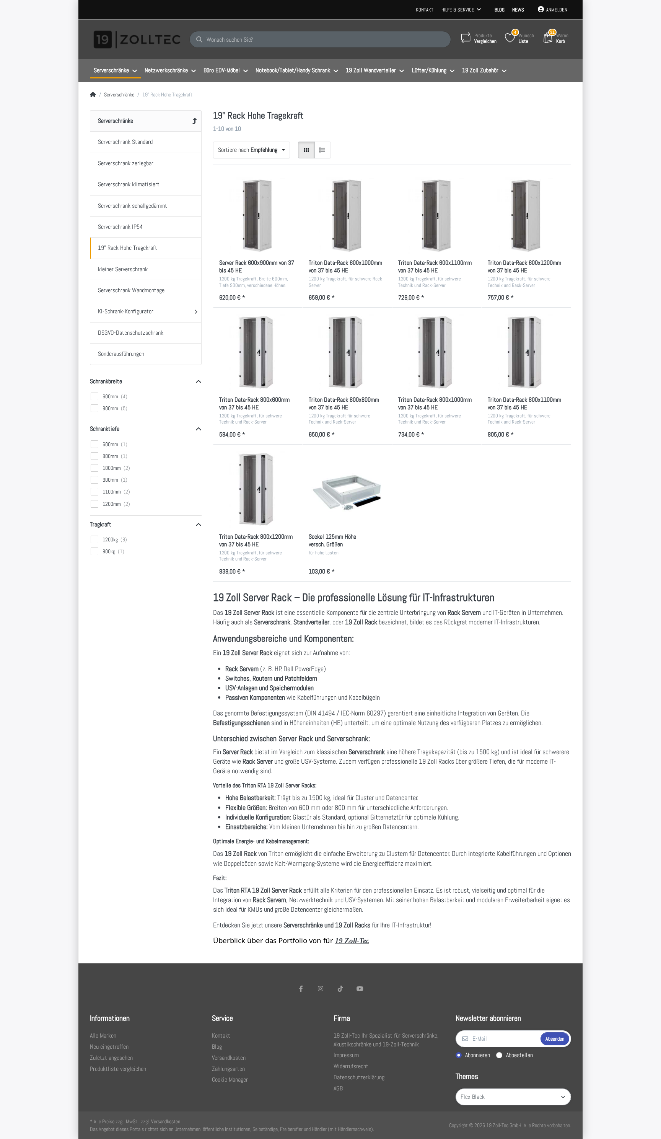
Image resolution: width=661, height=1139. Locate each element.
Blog (500, 10)
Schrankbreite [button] (106, 381)
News (518, 10)
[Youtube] (360, 988)
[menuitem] (115, 71)
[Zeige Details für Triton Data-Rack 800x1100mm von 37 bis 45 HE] (526, 352)
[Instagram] (320, 988)
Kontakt (424, 10)
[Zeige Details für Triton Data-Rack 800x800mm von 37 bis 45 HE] (347, 352)
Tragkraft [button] (100, 524)
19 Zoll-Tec (352, 941)
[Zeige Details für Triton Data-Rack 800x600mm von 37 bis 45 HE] (257, 352)
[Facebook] (301, 988)
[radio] (306, 150)
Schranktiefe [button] (104, 429)
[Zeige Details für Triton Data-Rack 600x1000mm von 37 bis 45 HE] (347, 215)
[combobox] (251, 150)
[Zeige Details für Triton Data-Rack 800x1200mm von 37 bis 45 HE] (257, 489)
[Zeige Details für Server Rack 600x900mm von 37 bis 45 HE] (257, 215)
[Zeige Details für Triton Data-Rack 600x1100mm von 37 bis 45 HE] (436, 215)
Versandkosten (165, 1121)
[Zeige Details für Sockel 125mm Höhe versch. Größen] (347, 489)
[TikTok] (340, 988)
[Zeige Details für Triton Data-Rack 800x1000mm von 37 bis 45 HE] (436, 352)
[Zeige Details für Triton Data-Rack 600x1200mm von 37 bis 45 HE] (526, 215)
